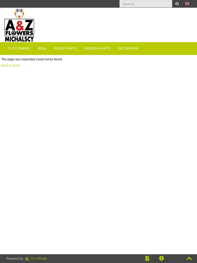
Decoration (128, 48)
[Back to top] (189, 258)
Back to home (10, 65)
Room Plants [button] (65, 48)
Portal (40, 258)
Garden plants (97, 48)
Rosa (42, 48)
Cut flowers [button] (19, 48)
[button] (187, 4)
